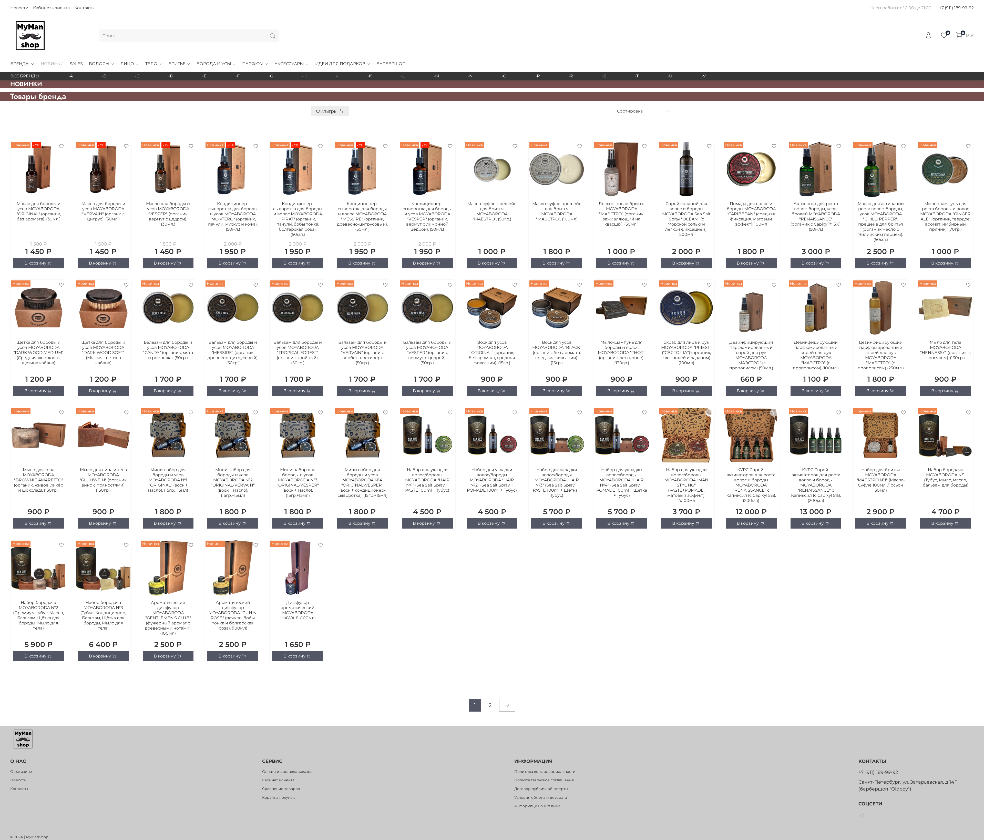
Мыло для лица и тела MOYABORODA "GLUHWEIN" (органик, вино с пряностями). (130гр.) (103, 480)
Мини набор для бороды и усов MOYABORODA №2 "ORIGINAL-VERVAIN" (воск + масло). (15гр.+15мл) (233, 482)
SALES (76, 63)
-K (369, 76)
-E (204, 76)
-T (637, 76)
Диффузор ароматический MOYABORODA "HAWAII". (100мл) (298, 610)
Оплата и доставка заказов (287, 771)
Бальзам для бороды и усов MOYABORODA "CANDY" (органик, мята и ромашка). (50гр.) (168, 350)
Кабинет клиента (51, 7)
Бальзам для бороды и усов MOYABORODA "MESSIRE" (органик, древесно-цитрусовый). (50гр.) (233, 352)
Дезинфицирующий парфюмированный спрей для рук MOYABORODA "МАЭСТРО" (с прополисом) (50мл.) (751, 355)
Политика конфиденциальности (545, 771)
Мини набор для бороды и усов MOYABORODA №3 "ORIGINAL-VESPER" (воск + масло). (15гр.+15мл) (298, 482)
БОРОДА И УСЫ (214, 63)
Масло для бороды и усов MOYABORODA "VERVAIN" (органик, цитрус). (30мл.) (103, 211)
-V (703, 76)
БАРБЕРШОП (391, 63)
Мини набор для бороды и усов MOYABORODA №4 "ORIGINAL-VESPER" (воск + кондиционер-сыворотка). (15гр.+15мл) (362, 482)
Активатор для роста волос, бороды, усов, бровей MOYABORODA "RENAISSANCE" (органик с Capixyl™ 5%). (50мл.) (816, 216)
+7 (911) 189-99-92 (956, 7)
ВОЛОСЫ (99, 63)
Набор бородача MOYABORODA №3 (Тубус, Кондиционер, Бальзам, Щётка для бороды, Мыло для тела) (103, 615)
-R (571, 76)
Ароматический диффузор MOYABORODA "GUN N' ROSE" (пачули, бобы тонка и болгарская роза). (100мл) (233, 615)
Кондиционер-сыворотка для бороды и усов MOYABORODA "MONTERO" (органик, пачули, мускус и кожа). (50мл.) (233, 216)
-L (403, 76)
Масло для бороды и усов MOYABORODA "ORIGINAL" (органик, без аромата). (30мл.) (38, 211)
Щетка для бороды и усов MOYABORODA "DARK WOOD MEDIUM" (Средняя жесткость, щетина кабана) (38, 352)
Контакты (84, 7)
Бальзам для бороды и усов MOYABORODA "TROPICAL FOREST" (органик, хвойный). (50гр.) (297, 352)
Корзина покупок (278, 797)
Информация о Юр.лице (537, 806)
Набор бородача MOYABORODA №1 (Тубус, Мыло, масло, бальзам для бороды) (945, 477)
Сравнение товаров (281, 788)
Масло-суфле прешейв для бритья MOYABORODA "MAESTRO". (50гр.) (492, 211)
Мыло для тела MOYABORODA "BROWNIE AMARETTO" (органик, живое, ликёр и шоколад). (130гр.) (38, 480)
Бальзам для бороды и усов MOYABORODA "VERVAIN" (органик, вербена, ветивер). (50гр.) (362, 352)
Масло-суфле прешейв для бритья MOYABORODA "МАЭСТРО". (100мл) (556, 211)
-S (604, 76)
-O (503, 76)
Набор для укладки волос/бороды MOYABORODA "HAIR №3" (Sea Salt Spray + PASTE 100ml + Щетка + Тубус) (557, 482)
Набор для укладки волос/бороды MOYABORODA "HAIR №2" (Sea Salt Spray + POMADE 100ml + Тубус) (492, 480)
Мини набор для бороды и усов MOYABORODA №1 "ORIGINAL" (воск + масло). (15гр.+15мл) (168, 480)
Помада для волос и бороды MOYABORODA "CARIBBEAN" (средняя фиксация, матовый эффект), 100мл (751, 214)
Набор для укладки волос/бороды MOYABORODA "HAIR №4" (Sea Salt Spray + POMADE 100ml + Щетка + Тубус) (621, 482)
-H (304, 76)
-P (537, 76)
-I (337, 76)
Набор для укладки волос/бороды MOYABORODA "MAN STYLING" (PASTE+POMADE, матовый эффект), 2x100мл (686, 485)
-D (170, 76)
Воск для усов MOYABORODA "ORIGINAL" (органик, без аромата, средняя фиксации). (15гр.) (492, 352)
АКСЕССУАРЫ (289, 63)
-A (70, 76)
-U (670, 76)
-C (137, 76)
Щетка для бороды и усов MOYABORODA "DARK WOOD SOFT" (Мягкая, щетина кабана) (103, 352)
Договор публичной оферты (541, 788)
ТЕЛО (151, 63)
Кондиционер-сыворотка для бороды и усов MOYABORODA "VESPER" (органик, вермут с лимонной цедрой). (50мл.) (427, 216)
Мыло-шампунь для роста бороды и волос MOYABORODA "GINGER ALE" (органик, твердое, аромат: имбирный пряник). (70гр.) (945, 216)
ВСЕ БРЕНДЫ (24, 76)
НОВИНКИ (52, 63)
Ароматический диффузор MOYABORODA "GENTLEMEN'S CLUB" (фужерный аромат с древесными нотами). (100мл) (168, 618)
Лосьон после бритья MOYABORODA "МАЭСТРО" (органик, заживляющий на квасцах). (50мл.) (621, 214)
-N (470, 76)
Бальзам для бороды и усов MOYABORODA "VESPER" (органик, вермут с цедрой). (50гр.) (427, 352)
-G (271, 76)
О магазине (21, 771)
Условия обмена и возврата (540, 797)
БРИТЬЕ (177, 63)
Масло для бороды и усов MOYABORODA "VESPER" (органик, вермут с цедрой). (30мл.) (168, 214)
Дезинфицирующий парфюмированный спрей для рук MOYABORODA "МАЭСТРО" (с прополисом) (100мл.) (816, 355)
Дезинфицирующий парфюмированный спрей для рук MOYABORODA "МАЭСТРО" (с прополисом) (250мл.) (881, 355)
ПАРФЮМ (252, 63)
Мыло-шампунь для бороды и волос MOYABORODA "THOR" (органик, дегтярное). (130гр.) (621, 352)
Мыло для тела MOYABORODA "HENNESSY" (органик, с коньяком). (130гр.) (945, 350)
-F (237, 76)
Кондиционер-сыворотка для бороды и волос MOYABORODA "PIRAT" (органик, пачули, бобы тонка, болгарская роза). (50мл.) (297, 219)
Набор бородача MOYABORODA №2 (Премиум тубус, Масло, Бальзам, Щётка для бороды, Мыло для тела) (38, 615)
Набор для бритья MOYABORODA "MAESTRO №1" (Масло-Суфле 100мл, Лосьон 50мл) (880, 480)
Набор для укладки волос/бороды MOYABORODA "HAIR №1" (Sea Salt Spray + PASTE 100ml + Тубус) (427, 480)
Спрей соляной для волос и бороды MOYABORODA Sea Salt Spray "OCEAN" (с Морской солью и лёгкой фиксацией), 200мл (686, 219)
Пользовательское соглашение (544, 780)
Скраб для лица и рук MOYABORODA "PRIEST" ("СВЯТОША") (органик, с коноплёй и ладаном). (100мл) (686, 352)
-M (436, 76)
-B (104, 76)
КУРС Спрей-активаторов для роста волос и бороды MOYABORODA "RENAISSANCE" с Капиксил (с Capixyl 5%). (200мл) (751, 485)
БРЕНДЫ (20, 63)
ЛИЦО (127, 63)
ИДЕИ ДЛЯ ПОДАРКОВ (340, 63)
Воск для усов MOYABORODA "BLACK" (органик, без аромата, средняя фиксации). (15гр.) (556, 352)
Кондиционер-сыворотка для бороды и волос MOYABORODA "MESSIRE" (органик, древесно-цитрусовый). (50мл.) (362, 216)
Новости (19, 7)
